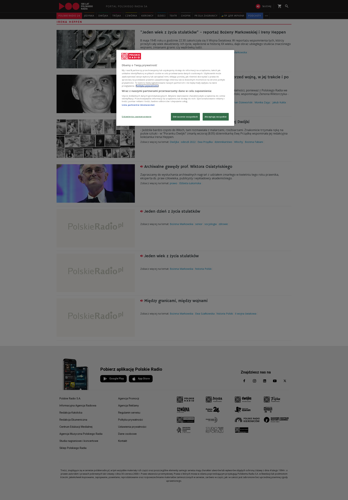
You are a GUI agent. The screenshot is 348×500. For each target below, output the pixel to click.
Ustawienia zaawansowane (136, 116)
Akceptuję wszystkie (216, 116)
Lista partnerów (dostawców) (138, 105)
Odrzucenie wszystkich (185, 116)
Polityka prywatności (147, 85)
